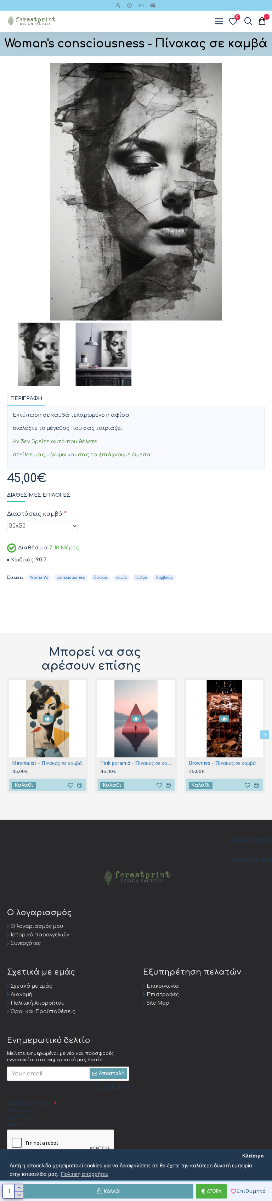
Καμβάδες (164, 578)
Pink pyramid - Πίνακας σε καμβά (137, 763)
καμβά (121, 578)
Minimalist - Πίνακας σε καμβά (47, 763)
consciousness (71, 578)
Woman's (39, 578)
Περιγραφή (26, 398)
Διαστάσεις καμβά (35, 514)
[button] (7, 734)
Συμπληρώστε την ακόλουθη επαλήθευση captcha (29, 1114)
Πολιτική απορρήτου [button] (84, 1174)
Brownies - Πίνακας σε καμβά (222, 763)
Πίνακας (101, 578)
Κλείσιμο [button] (253, 1156)
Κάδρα (141, 578)
